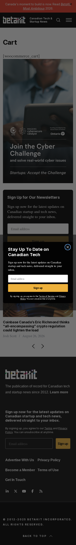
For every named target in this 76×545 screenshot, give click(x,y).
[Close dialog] (68, 247)
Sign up (37, 288)
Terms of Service (47, 296)
